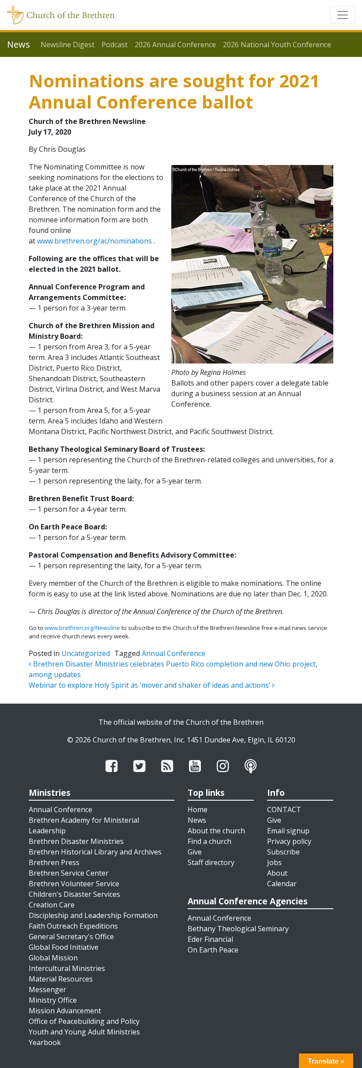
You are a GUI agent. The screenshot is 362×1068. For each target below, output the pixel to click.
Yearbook (45, 1042)
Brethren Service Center (69, 873)
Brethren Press (54, 862)
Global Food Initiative (63, 947)
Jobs (274, 862)
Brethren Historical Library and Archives (95, 852)
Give (195, 852)
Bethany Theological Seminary (238, 928)
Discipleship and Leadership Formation (93, 915)
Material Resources (61, 979)
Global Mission (53, 958)
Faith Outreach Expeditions (73, 926)
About (277, 873)
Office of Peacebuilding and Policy (84, 1021)
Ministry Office (53, 1000)
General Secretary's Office (71, 936)
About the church (216, 831)
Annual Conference (173, 653)
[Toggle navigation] (342, 15)
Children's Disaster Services (74, 894)
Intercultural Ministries (67, 968)
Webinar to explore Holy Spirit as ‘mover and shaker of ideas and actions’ (150, 685)
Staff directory (211, 862)
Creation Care (52, 905)
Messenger (47, 989)
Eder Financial (210, 939)
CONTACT (284, 809)
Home (197, 809)
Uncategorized (85, 653)
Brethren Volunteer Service (74, 883)
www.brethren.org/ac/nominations (94, 241)
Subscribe (283, 852)
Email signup (288, 831)
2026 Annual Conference (175, 44)
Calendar (282, 883)
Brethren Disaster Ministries (76, 841)
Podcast (115, 44)
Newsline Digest (67, 44)
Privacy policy (289, 841)
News (197, 820)
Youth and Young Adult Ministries (84, 1032)
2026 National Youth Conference (277, 44)
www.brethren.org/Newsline (82, 628)
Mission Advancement (65, 1011)
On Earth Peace (213, 950)
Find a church (209, 841)
